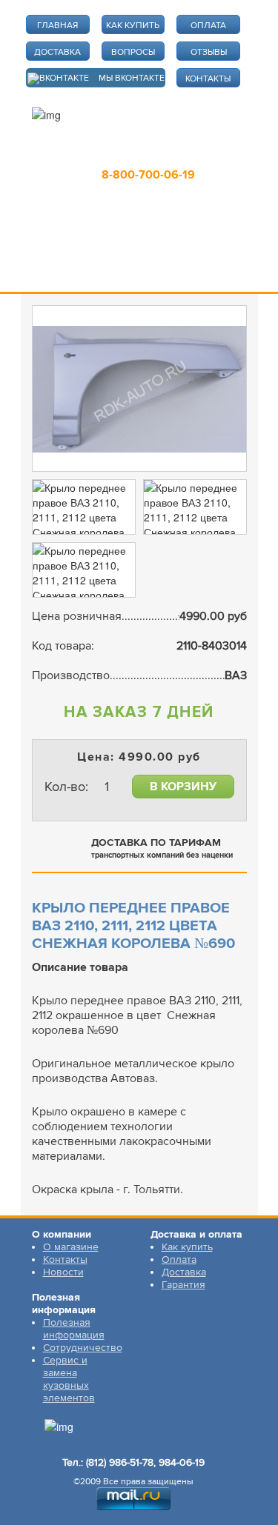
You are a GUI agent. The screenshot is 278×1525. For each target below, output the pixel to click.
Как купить (187, 1247)
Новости (63, 1272)
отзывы (209, 52)
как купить (132, 25)
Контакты (65, 1259)
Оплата (179, 1259)
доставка (57, 52)
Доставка (184, 1272)
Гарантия (183, 1284)
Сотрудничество (82, 1347)
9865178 (140, 153)
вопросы (133, 52)
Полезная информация (74, 1328)
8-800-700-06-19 (148, 174)
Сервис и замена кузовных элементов (69, 1379)
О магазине (71, 1247)
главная (57, 25)
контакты (208, 78)
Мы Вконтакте (132, 78)
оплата (208, 25)
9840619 (206, 153)
